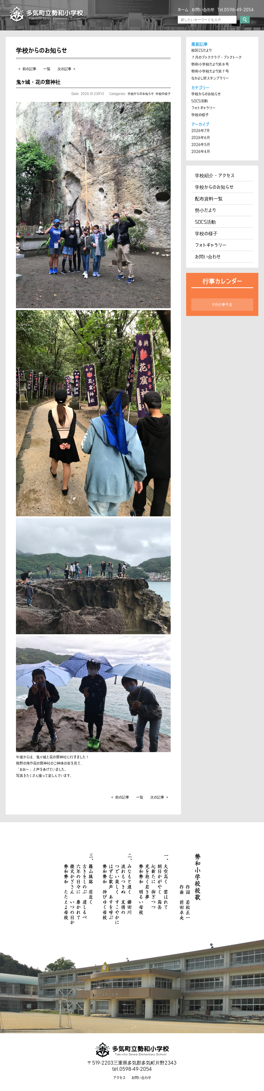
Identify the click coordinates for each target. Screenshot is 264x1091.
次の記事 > (66, 69)
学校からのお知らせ (141, 93)
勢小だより (205, 210)
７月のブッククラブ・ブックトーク (216, 57)
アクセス (119, 1077)
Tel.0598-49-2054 (235, 9)
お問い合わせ (203, 9)
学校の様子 (163, 93)
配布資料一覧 (209, 198)
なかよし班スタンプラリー (210, 78)
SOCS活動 (199, 101)
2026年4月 (200, 151)
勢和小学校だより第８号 (210, 64)
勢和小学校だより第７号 (210, 71)
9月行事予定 (222, 304)
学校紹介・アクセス (215, 175)
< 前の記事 (27, 69)
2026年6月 (200, 137)
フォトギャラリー (203, 108)
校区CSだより (201, 50)
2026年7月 (200, 130)
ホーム (183, 9)
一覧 (47, 69)
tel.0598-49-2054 (132, 1068)
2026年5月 (200, 144)
